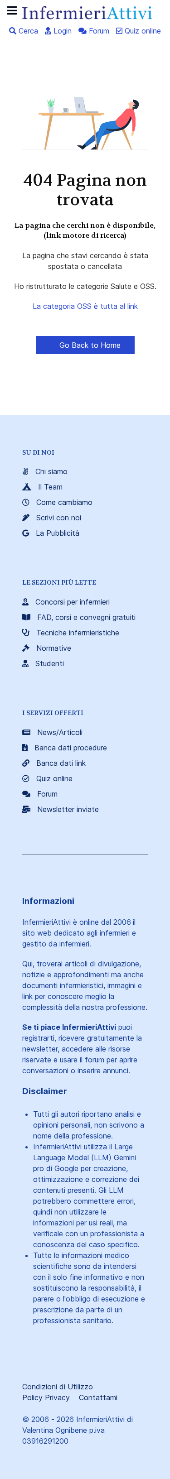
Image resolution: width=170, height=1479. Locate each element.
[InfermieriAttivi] (85, 12)
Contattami (98, 1397)
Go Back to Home (89, 345)
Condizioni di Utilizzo (57, 1386)
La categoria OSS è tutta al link (85, 306)
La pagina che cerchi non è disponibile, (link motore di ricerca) (85, 230)
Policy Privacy (46, 1397)
